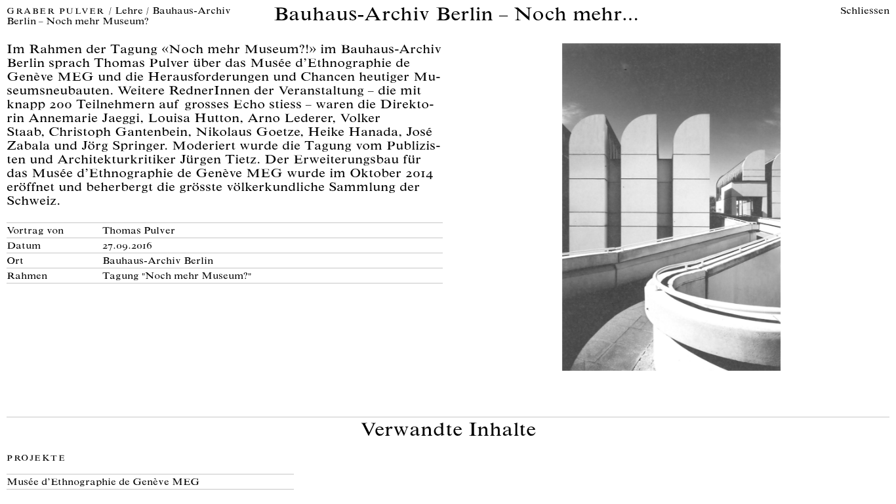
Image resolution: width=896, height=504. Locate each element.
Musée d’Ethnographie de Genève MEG (103, 482)
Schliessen (864, 11)
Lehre (129, 11)
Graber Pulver (57, 12)
